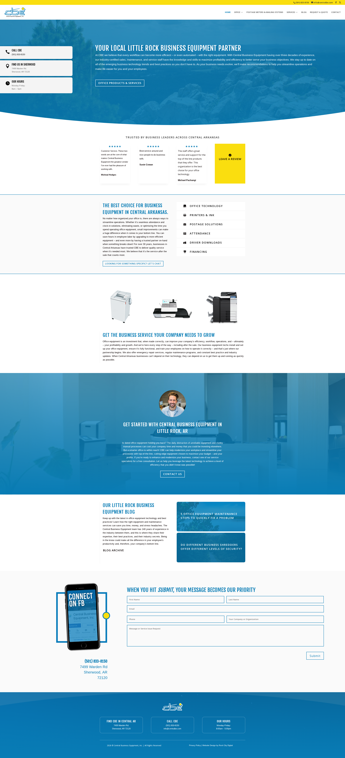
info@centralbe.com (172, 728)
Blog (303, 12)
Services (291, 12)
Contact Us (172, 474)
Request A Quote (319, 12)
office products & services (119, 83)
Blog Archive (113, 550)
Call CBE (172, 721)
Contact (336, 12)
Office (237, 12)
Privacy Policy (195, 745)
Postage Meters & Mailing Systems (264, 12)
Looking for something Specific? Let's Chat (133, 263)
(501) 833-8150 (302, 2)
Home (228, 12)
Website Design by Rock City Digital (217, 745)
